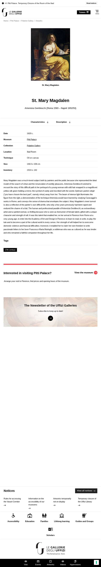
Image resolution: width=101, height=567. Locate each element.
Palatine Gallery (34, 145)
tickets (82, 12)
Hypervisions (75, 565)
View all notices (84, 491)
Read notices (91, 3)
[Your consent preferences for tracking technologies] (96, 562)
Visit (25, 565)
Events (38, 565)
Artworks (50, 565)
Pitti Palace (32, 139)
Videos (63, 565)
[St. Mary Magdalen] (12, 12)
